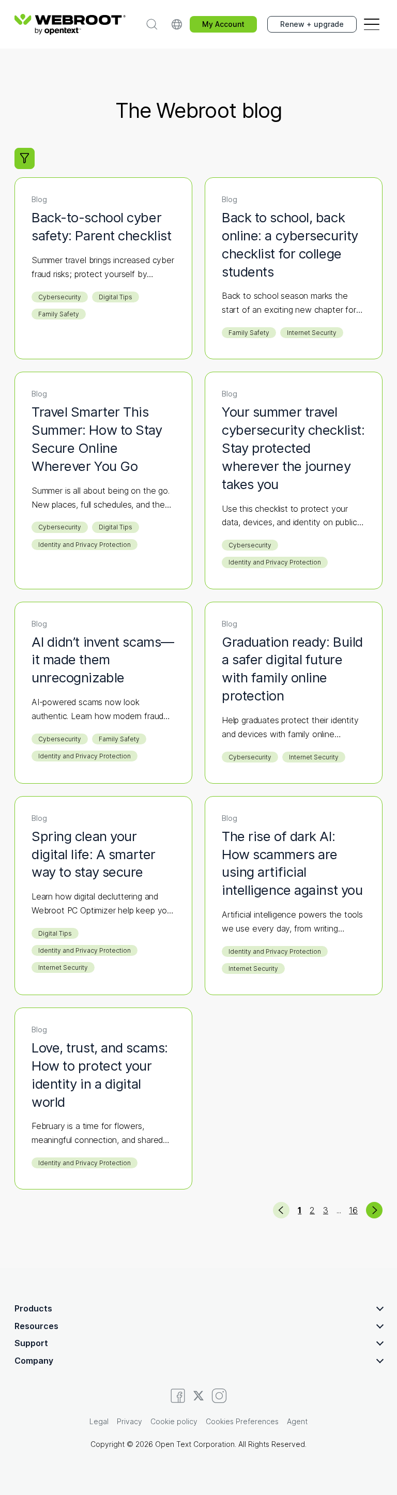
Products (33, 1308)
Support (31, 1343)
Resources (36, 1326)
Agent (297, 1421)
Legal (99, 1421)
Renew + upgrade (312, 24)
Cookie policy (173, 1421)
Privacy (129, 1421)
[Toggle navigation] (371, 24)
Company (33, 1360)
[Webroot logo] (70, 24)
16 (353, 1210)
